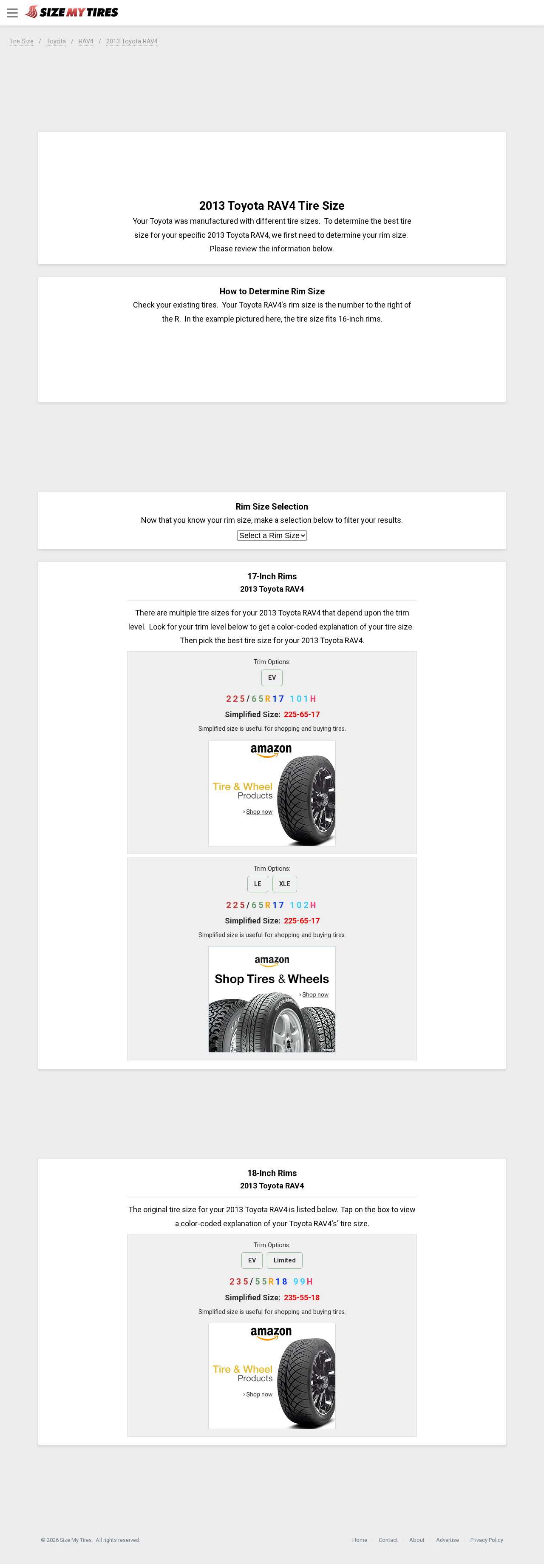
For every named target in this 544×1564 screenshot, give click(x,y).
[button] (12, 13)
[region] (272, 87)
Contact (388, 1540)
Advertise (447, 1540)
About (417, 1540)
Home (359, 1540)
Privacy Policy (486, 1540)
